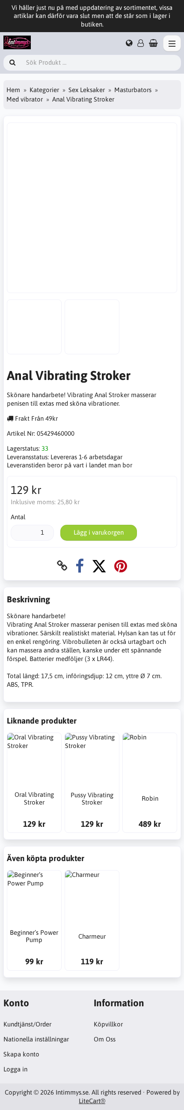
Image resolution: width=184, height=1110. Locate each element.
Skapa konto (21, 1054)
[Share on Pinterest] (120, 565)
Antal (18, 517)
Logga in (15, 1069)
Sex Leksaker (86, 89)
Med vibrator (24, 99)
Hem (13, 89)
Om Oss (105, 1039)
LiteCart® (92, 1100)
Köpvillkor (108, 1024)
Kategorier (44, 89)
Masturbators (132, 89)
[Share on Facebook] (79, 565)
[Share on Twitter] (99, 565)
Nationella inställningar (36, 1039)
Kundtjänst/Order (27, 1024)
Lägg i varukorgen (99, 532)
